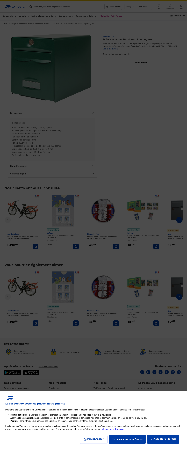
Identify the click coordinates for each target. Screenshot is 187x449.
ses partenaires (52, 409)
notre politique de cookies (112, 429)
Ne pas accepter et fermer (127, 439)
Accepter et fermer (165, 439)
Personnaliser (95, 439)
